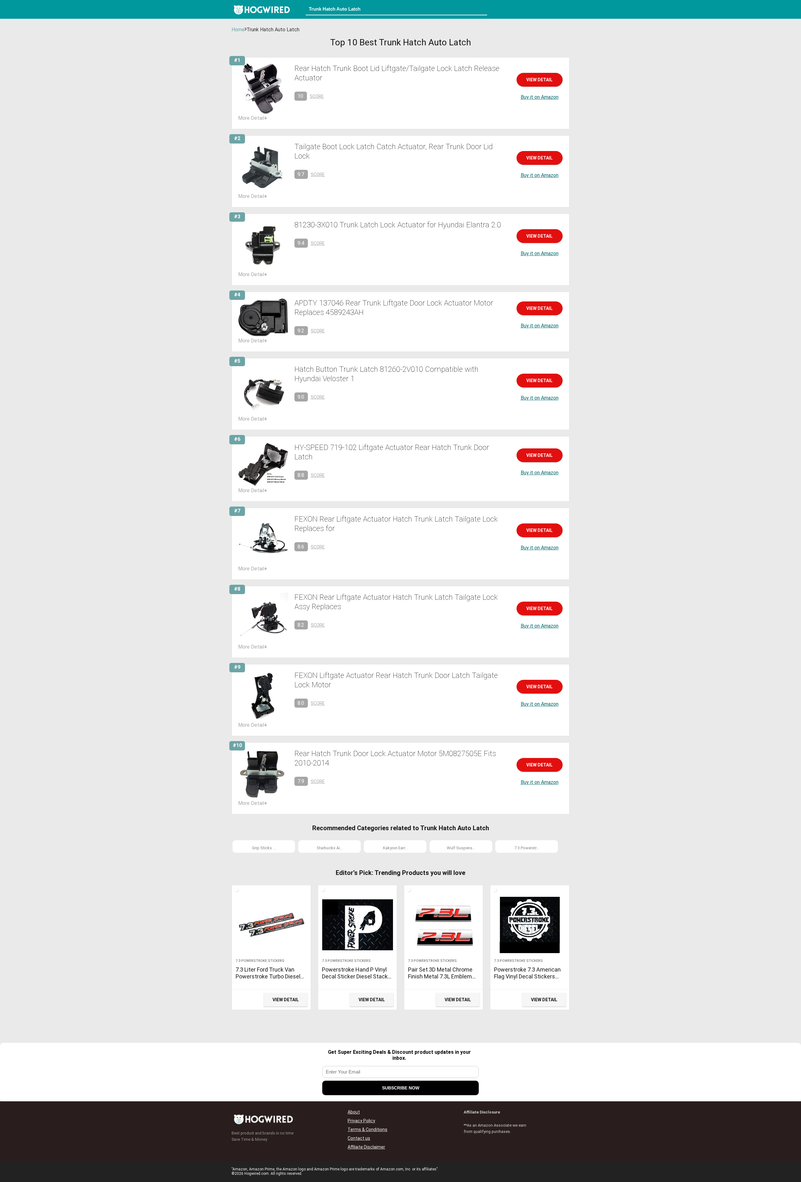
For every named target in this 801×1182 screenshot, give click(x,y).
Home (238, 30)
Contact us (359, 1138)
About (354, 1111)
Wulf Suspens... (461, 848)
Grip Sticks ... (264, 848)
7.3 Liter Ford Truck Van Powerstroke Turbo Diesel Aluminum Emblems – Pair (269, 976)
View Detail (539, 79)
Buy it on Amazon (540, 97)
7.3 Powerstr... (526, 848)
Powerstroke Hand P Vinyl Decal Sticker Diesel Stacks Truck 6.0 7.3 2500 (356, 976)
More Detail (252, 118)
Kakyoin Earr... (395, 848)
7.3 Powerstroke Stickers (260, 961)
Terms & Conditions (367, 1129)
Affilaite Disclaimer (366, 1146)
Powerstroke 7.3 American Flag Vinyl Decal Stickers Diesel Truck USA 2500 (527, 976)
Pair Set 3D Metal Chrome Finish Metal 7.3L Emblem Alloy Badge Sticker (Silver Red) (440, 979)
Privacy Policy (361, 1120)
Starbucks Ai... (330, 848)
